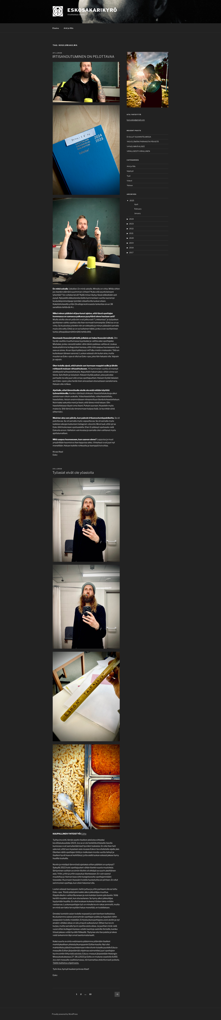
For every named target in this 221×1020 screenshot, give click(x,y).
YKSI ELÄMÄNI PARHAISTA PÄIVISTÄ (143, 141)
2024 (131, 219)
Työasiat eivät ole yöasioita (73, 473)
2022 (131, 228)
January (137, 213)
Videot (129, 181)
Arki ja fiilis (68, 28)
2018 (131, 248)
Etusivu (55, 28)
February (137, 209)
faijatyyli (130, 171)
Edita (83, 834)
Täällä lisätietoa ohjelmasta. (66, 963)
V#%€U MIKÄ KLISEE (136, 146)
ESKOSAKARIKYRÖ (92, 10)
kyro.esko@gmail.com (136, 120)
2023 (131, 224)
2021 (131, 233)
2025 (132, 200)
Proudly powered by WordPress (65, 1014)
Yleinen (130, 185)
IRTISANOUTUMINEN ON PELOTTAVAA (83, 57)
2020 (131, 238)
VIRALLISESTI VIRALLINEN (138, 151)
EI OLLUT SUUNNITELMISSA (139, 137)
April (136, 204)
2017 (131, 252)
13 (91, 994)
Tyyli (128, 176)
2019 (131, 243)
